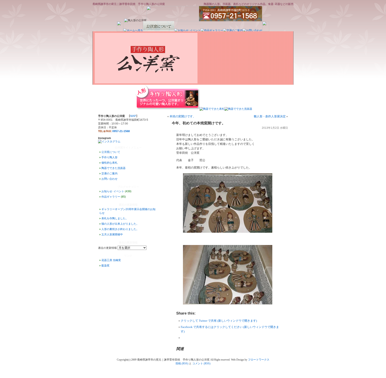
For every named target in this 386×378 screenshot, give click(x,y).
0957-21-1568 (121, 131)
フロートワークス (258, 359)
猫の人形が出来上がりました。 (120, 223)
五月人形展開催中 (112, 234)
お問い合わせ (109, 178)
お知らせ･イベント (112, 191)
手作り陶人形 (109, 157)
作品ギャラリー (110, 196)
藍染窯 (105, 265)
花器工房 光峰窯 (111, 260)
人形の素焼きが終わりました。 (120, 229)
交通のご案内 (109, 173)
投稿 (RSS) (182, 363)
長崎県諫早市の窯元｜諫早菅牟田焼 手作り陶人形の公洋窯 (128, 4)
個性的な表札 (109, 162)
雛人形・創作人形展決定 (270, 116)
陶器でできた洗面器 (113, 168)
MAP (133, 116)
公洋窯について (110, 152)
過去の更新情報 (107, 247)
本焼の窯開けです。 (183, 116)
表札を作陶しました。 (114, 218)
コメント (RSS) (201, 363)
